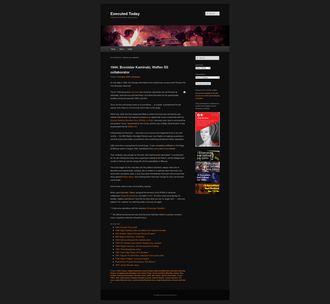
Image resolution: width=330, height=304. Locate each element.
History (113, 273)
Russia (176, 273)
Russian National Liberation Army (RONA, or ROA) (131, 120)
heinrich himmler (158, 278)
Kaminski (135, 92)
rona (112, 280)
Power (149, 273)
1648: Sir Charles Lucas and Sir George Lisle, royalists (138, 243)
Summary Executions (125, 275)
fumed (149, 195)
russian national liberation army (143, 280)
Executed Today (125, 13)
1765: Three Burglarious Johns (128, 249)
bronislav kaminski (138, 278)
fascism (148, 278)
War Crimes (156, 275)
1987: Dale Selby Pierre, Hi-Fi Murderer (131, 252)
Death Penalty (148, 271)
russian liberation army (122, 280)
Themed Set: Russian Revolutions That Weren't (135, 261)
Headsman (136, 77)
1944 (117, 278)
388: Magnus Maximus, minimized (129, 236)
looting (165, 148)
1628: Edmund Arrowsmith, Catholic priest (133, 239)
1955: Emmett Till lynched (126, 227)
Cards (130, 49)
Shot (181, 273)
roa (180, 278)
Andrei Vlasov (128, 176)
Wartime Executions (168, 275)
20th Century (122, 271)
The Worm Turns (140, 275)
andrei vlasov (125, 278)
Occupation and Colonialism (127, 273)
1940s (112, 278)
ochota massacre (171, 278)
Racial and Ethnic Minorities (163, 273)
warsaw (175, 280)
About (121, 49)
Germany (181, 271)
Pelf (139, 273)
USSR (149, 275)
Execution (174, 271)
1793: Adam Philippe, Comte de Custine (132, 258)
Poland (143, 273)
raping (156, 148)
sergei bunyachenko (163, 280)
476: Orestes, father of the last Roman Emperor (135, 233)
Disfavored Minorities (162, 271)
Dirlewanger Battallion (156, 208)
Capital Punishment (135, 271)
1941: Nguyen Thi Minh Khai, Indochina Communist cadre (139, 255)
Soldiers (113, 275)
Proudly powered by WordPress (165, 295)
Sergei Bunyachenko (129, 195)
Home (113, 49)
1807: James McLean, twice (127, 265)
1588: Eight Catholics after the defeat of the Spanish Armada (140, 230)
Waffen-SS (132, 126)
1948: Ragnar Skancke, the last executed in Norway (137, 246)
